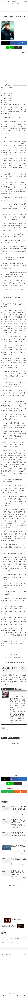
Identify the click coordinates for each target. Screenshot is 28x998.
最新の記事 (18, 689)
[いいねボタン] (3, 728)
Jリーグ (22, 737)
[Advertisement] (14, 68)
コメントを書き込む (14, 938)
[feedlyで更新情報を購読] (7, 791)
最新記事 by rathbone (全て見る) (16, 662)
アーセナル (16, 737)
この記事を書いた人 (8, 689)
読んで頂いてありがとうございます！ (14, 657)
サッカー (5, 737)
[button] (18, 47)
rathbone (10, 660)
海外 (10, 737)
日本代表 (18, 740)
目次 (12, 654)
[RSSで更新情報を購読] (20, 791)
